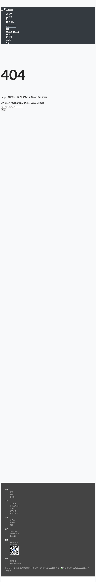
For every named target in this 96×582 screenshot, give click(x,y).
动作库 (12, 520)
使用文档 (13, 503)
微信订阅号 (13, 544)
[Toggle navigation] (2, 10)
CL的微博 (14, 542)
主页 (10, 14)
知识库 (12, 508)
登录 (9, 40)
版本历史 (13, 511)
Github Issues (14, 533)
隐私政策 (13, 561)
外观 (11, 525)
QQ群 (13, 536)
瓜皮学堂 (13, 513)
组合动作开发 (15, 506)
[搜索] (7, 29)
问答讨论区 (14, 531)
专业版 (11, 22)
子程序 (12, 522)
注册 (7, 43)
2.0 (9, 19)
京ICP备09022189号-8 (49, 568)
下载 (10, 17)
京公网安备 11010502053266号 (76, 568)
